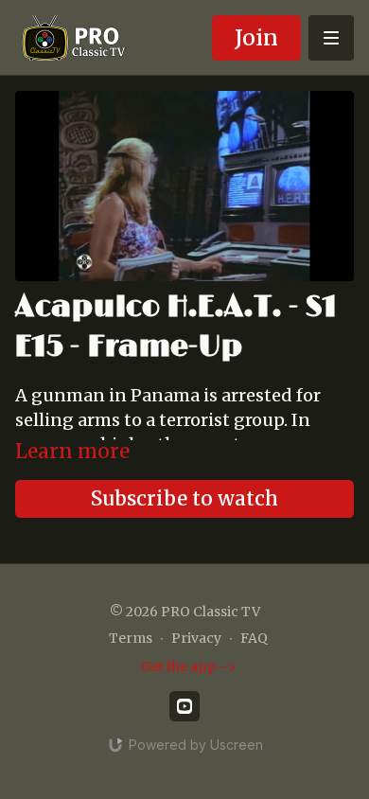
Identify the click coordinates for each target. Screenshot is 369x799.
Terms (130, 638)
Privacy (196, 638)
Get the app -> (189, 666)
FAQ (254, 638)
